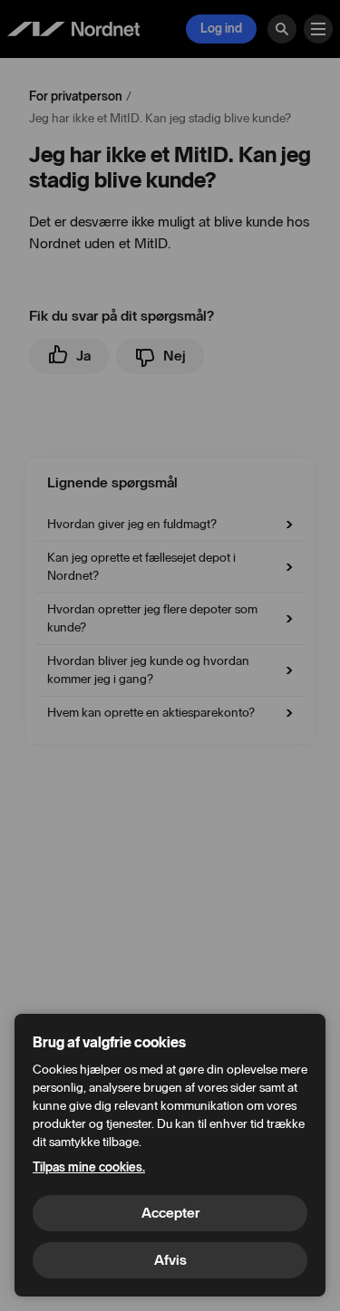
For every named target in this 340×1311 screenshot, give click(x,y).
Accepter (170, 1212)
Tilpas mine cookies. (89, 1167)
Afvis (170, 1259)
